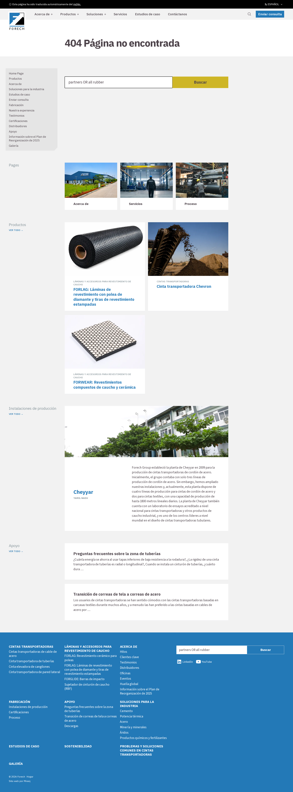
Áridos (124, 732)
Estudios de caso (147, 14)
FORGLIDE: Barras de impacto (84, 679)
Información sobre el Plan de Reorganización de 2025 (27, 138)
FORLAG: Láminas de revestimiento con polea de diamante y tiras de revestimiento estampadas (88, 669)
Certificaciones (18, 121)
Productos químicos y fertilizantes (143, 738)
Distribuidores (18, 126)
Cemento (126, 711)
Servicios (120, 14)
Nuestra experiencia (21, 110)
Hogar (30, 776)
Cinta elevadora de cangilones (29, 666)
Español (273, 4)
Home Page (16, 73)
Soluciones (95, 14)
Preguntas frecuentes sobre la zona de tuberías (88, 709)
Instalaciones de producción (28, 707)
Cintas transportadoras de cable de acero (33, 653)
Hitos (123, 651)
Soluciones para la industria (26, 89)
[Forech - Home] (17, 21)
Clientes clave (129, 657)
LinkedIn (188, 661)
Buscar (200, 82)
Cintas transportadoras (31, 646)
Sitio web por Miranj (19, 781)
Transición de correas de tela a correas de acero (90, 718)
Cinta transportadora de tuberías (31, 661)
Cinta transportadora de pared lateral (34, 672)
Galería (13, 145)
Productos (68, 14)
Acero (124, 721)
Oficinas (125, 673)
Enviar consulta (270, 14)
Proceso (14, 717)
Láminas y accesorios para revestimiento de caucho (88, 648)
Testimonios (16, 115)
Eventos (125, 678)
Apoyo (13, 131)
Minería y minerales (133, 727)
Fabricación (16, 105)
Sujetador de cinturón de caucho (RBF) (86, 686)
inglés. (77, 4)
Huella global (129, 684)
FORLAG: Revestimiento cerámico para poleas (90, 658)
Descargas (71, 726)
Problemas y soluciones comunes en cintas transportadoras (141, 750)
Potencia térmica (131, 716)
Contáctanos (177, 14)
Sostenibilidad (78, 746)
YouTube (207, 661)
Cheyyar (83, 491)
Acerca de (42, 14)
